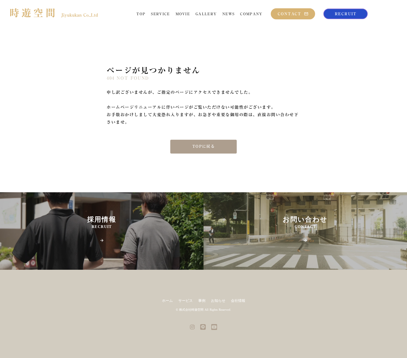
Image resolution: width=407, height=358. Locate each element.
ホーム (167, 301)
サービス (185, 301)
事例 (201, 301)
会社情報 (238, 301)
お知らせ (218, 301)
